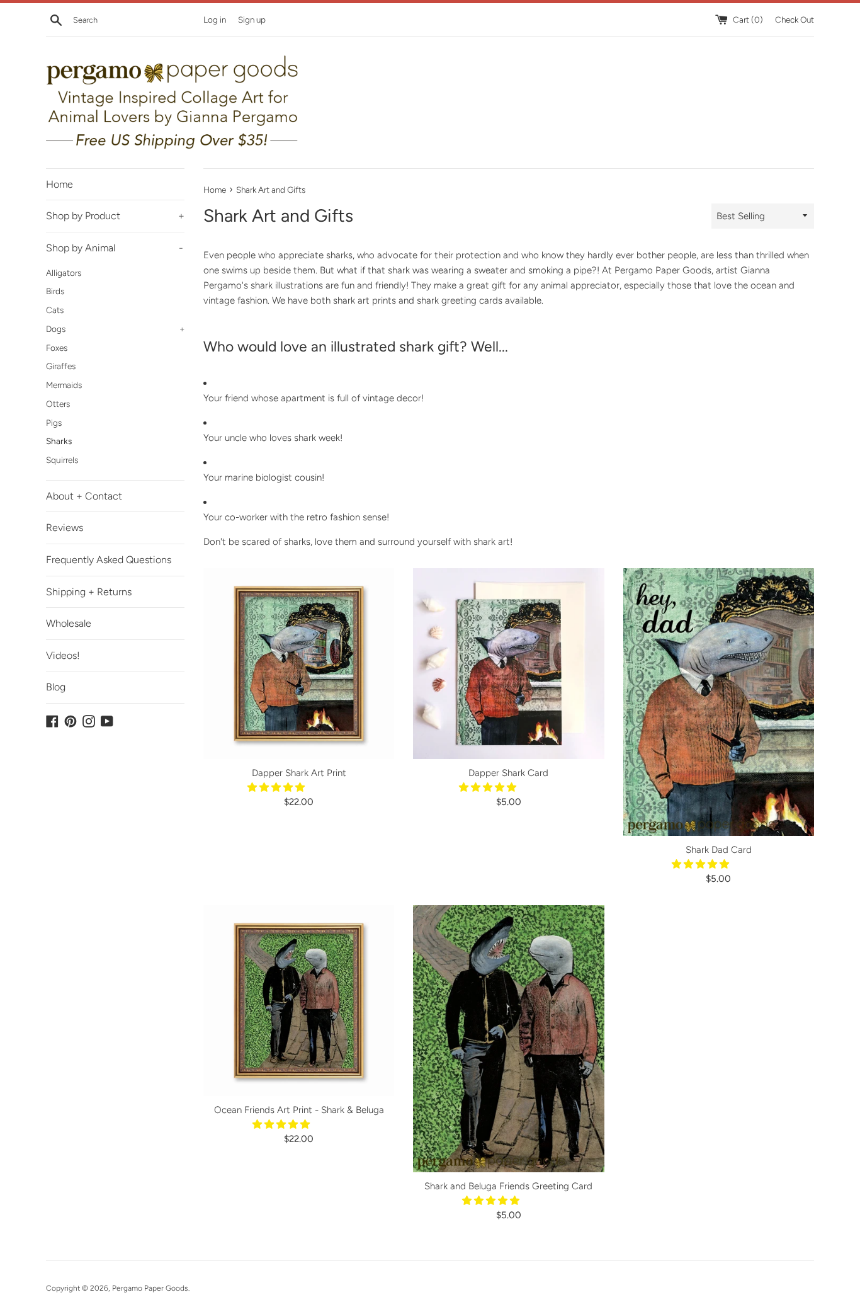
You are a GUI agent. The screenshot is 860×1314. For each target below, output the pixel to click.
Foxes (56, 348)
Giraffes (61, 366)
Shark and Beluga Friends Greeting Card (508, 1186)
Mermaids (64, 385)
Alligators (63, 273)
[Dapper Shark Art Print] (298, 663)
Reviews (64, 528)
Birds (55, 291)
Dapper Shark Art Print (299, 773)
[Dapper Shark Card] (508, 663)
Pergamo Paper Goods (150, 1288)
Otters (58, 404)
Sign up (252, 19)
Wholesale (68, 623)
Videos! (63, 655)
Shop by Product (115, 216)
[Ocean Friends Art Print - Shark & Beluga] (298, 1000)
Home (59, 184)
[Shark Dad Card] (718, 702)
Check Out (794, 19)
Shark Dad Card (719, 849)
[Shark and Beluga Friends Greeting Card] (508, 1039)
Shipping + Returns (89, 592)
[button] (277, 787)
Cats (55, 310)
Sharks (59, 441)
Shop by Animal (114, 248)
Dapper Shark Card (508, 773)
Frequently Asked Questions (108, 560)
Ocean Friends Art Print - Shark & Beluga (299, 1110)
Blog (55, 687)
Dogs (115, 329)
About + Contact (84, 496)
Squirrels (62, 460)
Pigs (54, 423)
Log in (214, 19)
